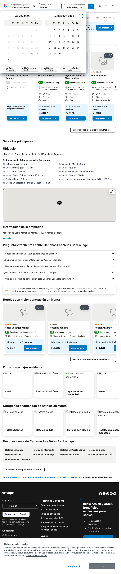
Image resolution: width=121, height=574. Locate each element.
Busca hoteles (10, 477)
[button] (102, 61)
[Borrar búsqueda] (34, 6)
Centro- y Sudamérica (32, 477)
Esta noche (11, 69)
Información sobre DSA (52, 518)
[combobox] (23, 7)
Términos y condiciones (52, 505)
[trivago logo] (5, 6)
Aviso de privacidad (50, 513)
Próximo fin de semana (72, 69)
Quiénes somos (9, 535)
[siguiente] (81, 16)
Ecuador (51, 477)
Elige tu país (8, 500)
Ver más (7, 238)
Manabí (63, 477)
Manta (74, 477)
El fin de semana (49, 69)
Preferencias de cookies (52, 522)
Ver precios (103, 27)
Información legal (49, 509)
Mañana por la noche (30, 69)
